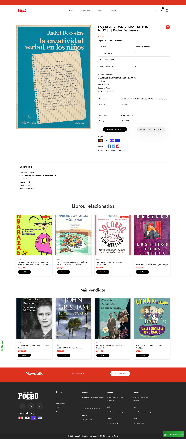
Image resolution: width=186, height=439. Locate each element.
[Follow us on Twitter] (113, 147)
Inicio (71, 10)
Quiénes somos (86, 10)
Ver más (24, 272)
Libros (100, 10)
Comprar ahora (115, 129)
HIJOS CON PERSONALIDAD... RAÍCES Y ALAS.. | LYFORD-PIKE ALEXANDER (72, 263)
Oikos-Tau (124, 104)
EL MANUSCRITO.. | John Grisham (69, 348)
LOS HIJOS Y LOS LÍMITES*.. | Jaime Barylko (152, 264)
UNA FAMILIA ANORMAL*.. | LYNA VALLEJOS (149, 346)
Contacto (113, 10)
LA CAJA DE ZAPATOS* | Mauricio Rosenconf (109, 346)
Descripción (25, 167)
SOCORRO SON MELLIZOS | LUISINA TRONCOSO (110, 263)
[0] (161, 10)
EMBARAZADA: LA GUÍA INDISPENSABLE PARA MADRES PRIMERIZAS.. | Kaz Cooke (33, 263)
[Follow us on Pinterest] (118, 147)
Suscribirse (120, 373)
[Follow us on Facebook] (109, 147)
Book (123, 110)
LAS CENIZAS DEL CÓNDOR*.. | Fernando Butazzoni (34, 346)
